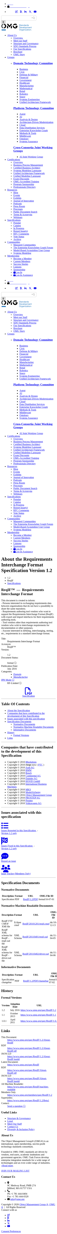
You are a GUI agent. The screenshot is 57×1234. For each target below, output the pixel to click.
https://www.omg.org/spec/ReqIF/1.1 (38, 1015)
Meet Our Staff (14, 1124)
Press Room (19, 206)
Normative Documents (24, 724)
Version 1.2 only (9, 833)
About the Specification (18, 710)
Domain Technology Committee (33, 63)
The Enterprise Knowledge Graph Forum (33, 247)
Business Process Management (28, 165)
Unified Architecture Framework (35, 102)
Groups (10, 57)
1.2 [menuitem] (8, 577)
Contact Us (12, 1126)
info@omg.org (17, 1199)
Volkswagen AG (33, 803)
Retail (22, 91)
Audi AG (29, 767)
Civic (22, 72)
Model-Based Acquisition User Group (31, 250)
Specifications (14, 220)
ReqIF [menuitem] (10, 580)
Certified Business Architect (26, 167)
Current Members (21, 261)
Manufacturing (26, 85)
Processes (18, 209)
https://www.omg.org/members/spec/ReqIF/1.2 (29, 1095)
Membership (13, 256)
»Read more (7, 1165)
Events (16, 195)
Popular (17, 223)
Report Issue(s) (20, 231)
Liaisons (17, 267)
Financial (23, 77)
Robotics (23, 94)
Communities (13, 242)
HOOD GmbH (33, 781)
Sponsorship (19, 269)
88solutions (31, 762)
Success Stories (20, 264)
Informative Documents (24, 729)
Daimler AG (31, 778)
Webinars (17, 217)
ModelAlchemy (33, 792)
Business (23, 69)
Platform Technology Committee (33, 108)
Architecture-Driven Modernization (36, 122)
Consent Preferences (11, 1231)
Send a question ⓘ (16, 1106)
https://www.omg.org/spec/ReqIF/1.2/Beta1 (28, 1100)
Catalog (17, 225)
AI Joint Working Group (31, 156)
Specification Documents (19, 721)
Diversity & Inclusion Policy (21, 1129)
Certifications (13, 159)
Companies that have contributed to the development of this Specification (26, 714)
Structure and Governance (25, 43)
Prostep (29, 800)
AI (20, 116)
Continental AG (33, 775)
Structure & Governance (19, 1118)
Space (22, 96)
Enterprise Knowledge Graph (33, 130)
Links (10, 738)
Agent (22, 114)
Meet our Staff (20, 40)
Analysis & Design (28, 119)
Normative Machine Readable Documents (33, 727)
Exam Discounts (21, 178)
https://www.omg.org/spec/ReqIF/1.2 (38, 1010)
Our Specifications (22, 49)
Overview (18, 38)
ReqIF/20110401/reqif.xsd (35, 936)
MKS (28, 789)
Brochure (17, 51)
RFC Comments (21, 234)
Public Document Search (25, 212)
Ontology (24, 138)
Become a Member (22, 258)
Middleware (25, 136)
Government (25, 80)
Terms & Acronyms (22, 214)
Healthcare (24, 83)
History (10, 732)
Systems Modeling (22, 253)
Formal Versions (21, 735)
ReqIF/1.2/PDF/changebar (35, 981)
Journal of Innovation (23, 201)
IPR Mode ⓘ (7, 680)
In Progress (18, 228)
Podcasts (17, 203)
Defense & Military (28, 74)
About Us (12, 35)
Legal (10, 1121)
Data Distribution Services (32, 127)
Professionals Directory (24, 187)
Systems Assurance (28, 141)
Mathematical (25, 88)
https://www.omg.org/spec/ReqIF (23, 1064)
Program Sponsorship (23, 184)
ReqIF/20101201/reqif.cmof (35, 923)
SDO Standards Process (24, 46)
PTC (40, 764)
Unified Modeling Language (27, 176)
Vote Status (18, 236)
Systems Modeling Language (27, 170)
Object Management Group (39, 795)
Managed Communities (24, 245)
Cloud (22, 125)
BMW (29, 770)
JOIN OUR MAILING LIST (15, 1170)
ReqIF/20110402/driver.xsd (35, 954)
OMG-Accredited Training (26, 181)
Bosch (29, 773)
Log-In (19, 272)
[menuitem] (31, 583)
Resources (12, 189)
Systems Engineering (29, 99)
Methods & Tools (27, 133)
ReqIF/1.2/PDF (30, 899)
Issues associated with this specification (26, 718)
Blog (15, 192)
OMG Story (19, 54)
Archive (17, 239)
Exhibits (17, 198)
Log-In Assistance (24, 275)
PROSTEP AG (33, 797)
